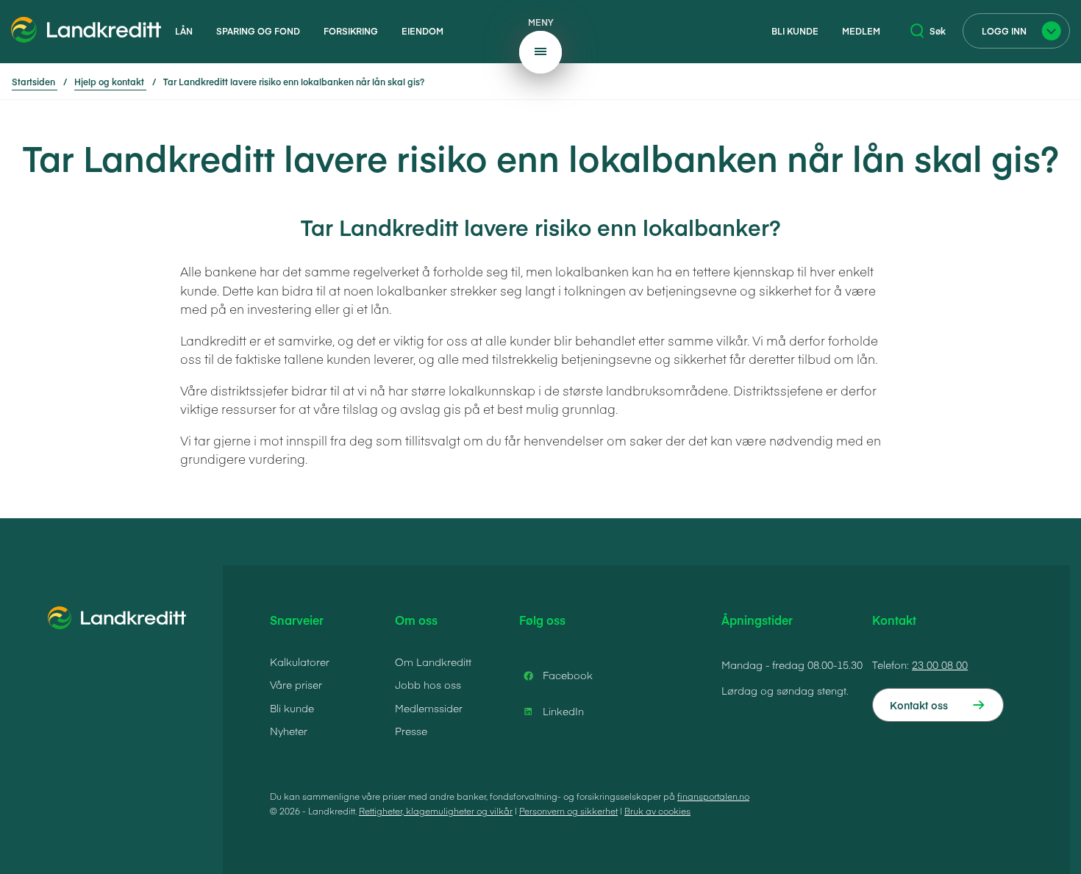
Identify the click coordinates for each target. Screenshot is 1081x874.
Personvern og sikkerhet (568, 811)
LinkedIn (563, 710)
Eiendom (422, 31)
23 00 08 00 (940, 664)
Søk (938, 31)
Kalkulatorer (299, 661)
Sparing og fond (258, 31)
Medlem (861, 31)
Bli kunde (794, 31)
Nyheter (288, 730)
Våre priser (296, 684)
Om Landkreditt (433, 661)
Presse (411, 730)
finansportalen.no (713, 796)
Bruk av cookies (657, 811)
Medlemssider (429, 708)
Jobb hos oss (428, 684)
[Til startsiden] (87, 32)
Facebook (568, 674)
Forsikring (351, 31)
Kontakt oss (919, 705)
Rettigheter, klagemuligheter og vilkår (436, 811)
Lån (184, 31)
